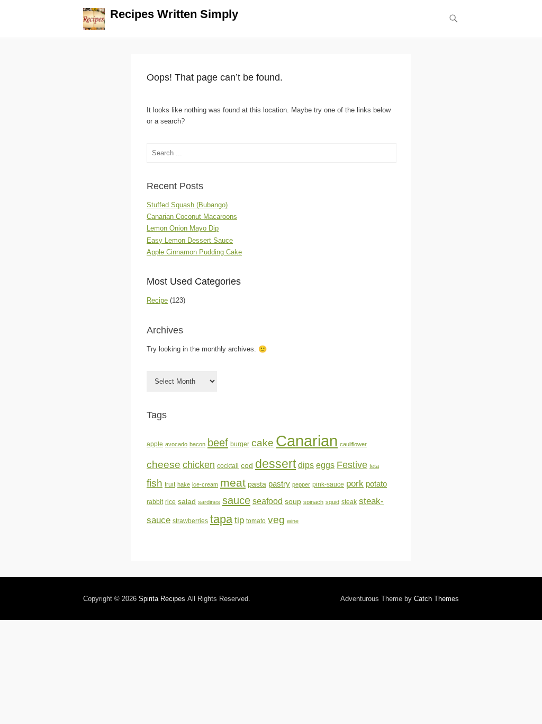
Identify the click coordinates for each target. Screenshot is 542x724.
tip (239, 520)
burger (239, 444)
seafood (267, 501)
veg (276, 519)
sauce (236, 500)
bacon (197, 444)
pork (355, 483)
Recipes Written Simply (174, 14)
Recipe (157, 300)
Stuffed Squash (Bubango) (187, 205)
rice (170, 502)
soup (293, 502)
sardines (209, 502)
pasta (257, 484)
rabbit (155, 502)
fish (154, 483)
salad (187, 502)
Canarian (307, 440)
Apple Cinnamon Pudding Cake (194, 252)
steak (349, 502)
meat (233, 482)
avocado (176, 444)
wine (293, 521)
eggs (325, 465)
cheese (163, 464)
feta (374, 466)
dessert (275, 464)
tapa (221, 519)
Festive (352, 465)
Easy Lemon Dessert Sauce (190, 240)
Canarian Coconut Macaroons (192, 216)
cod (247, 466)
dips (306, 465)
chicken (199, 465)
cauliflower (353, 444)
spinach (313, 502)
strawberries (190, 521)
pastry (279, 484)
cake (262, 442)
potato (376, 484)
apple (155, 444)
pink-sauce (328, 484)
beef (217, 442)
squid (332, 502)
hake (183, 484)
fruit (170, 484)
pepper (301, 484)
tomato (256, 521)
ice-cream (205, 484)
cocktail (228, 466)
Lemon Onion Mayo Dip (183, 228)
